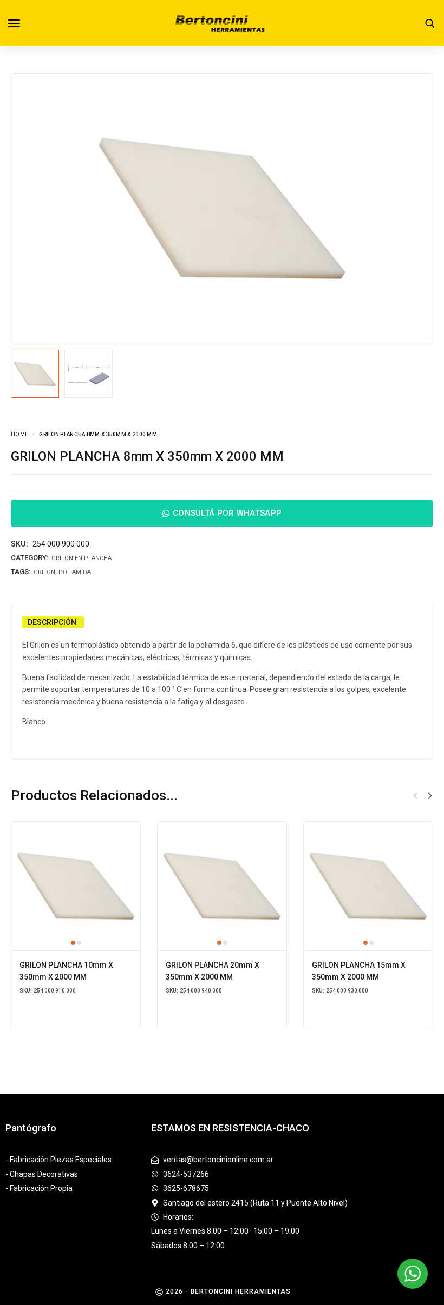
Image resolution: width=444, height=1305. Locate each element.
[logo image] (222, 22)
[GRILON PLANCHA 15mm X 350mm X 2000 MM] (368, 886)
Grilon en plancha (81, 558)
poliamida (74, 572)
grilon (44, 572)
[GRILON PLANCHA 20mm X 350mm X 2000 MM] (222, 886)
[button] (430, 796)
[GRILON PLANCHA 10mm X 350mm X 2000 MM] (75, 886)
